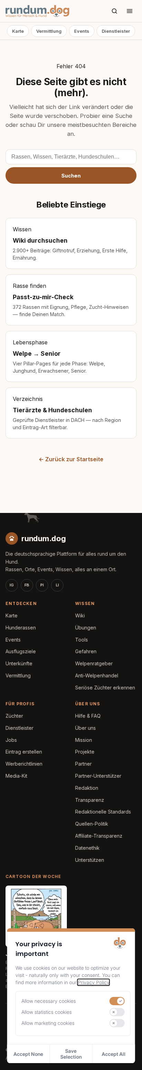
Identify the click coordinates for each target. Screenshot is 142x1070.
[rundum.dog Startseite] (37, 11)
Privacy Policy (93, 982)
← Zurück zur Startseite (71, 459)
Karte (18, 31)
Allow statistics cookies (46, 1012)
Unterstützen (89, 860)
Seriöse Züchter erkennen (105, 687)
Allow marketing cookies (47, 1023)
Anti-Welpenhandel (96, 675)
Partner (83, 764)
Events (81, 31)
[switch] (116, 1001)
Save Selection (71, 1054)
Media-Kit (16, 776)
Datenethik (87, 848)
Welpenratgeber (94, 663)
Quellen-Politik (91, 824)
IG (12, 585)
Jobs (11, 740)
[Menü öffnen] (129, 11)
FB (26, 585)
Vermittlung (49, 31)
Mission (83, 740)
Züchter (14, 716)
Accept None (28, 1054)
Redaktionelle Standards (103, 812)
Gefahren (86, 651)
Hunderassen (21, 627)
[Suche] (114, 11)
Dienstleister (116, 31)
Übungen (85, 627)
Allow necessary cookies (48, 1001)
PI (42, 585)
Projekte (84, 752)
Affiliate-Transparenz (98, 836)
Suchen (71, 175)
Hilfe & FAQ (88, 716)
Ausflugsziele (21, 651)
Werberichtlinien (24, 764)
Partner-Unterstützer (98, 776)
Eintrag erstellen (24, 752)
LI (57, 585)
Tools (81, 640)
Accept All (113, 1054)
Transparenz (89, 800)
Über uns (85, 728)
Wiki (80, 615)
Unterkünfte (19, 663)
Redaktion (86, 788)
